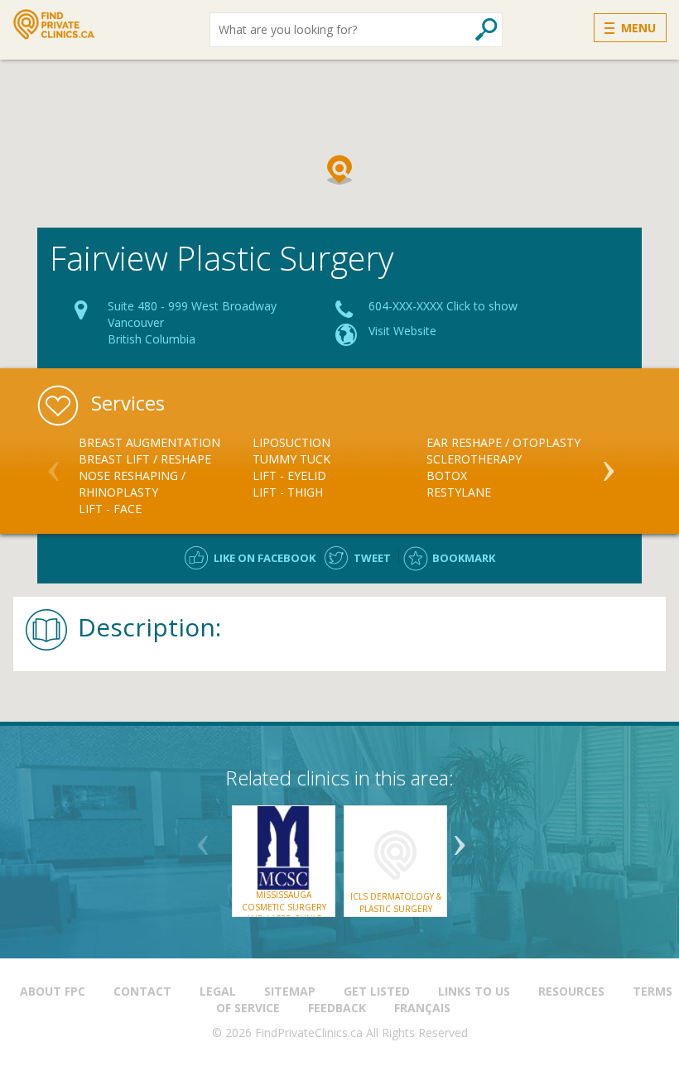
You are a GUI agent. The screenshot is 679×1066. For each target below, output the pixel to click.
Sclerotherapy (474, 459)
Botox (446, 475)
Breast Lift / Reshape (145, 459)
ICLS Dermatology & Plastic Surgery (395, 902)
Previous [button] (54, 464)
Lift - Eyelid (289, 475)
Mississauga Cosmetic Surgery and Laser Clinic (284, 906)
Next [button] (608, 464)
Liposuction (291, 442)
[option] (166, 476)
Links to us (474, 991)
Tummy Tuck (291, 459)
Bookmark (463, 557)
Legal (218, 991)
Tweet (372, 557)
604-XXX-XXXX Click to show (443, 306)
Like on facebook (264, 557)
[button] (339, 169)
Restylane (458, 492)
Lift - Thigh (288, 492)
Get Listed (377, 991)
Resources (571, 991)
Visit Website (402, 331)
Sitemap (289, 991)
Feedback (337, 1008)
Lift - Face (110, 508)
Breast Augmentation (149, 442)
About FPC (52, 991)
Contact (142, 991)
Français (422, 1008)
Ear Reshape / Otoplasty (503, 442)
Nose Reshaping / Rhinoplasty (132, 484)
